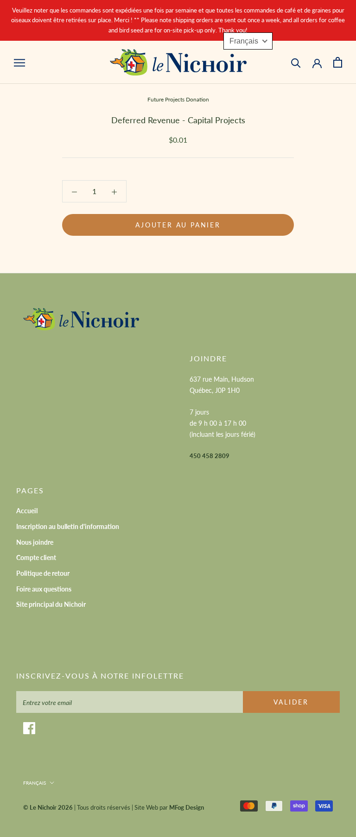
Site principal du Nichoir (51, 604)
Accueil (27, 511)
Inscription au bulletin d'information (67, 526)
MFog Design (186, 807)
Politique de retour (43, 573)
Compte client (36, 557)
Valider (291, 702)
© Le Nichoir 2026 (48, 807)
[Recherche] (296, 62)
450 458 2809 (209, 455)
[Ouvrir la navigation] (19, 62)
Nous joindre (34, 542)
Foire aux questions (43, 589)
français (34, 783)
